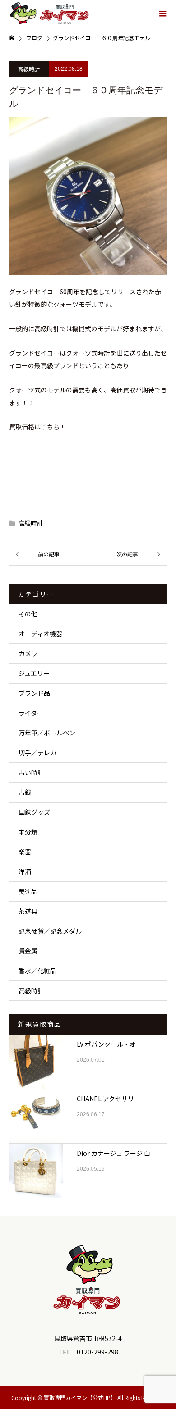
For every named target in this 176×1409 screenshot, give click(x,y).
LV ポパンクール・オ (106, 1044)
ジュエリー (34, 673)
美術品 (28, 891)
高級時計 (29, 69)
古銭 (25, 792)
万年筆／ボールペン (47, 732)
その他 (28, 613)
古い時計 (31, 772)
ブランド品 (34, 693)
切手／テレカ (37, 752)
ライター (31, 712)
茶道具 (28, 911)
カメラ (28, 653)
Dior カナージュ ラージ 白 (113, 1153)
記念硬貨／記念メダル (50, 930)
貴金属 (28, 950)
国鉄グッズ (34, 811)
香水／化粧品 (37, 970)
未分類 (28, 831)
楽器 (25, 851)
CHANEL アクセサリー (108, 1098)
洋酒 (25, 871)
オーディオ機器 (40, 633)
